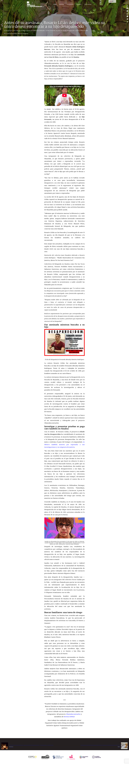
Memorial (61, 4)
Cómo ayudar (87, 4)
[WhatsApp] (127, 13)
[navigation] (112, 1)
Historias (79, 4)
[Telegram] (127, 19)
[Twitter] (127, 11)
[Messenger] (127, 16)
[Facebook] (127, 8)
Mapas (55, 4)
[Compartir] (127, 21)
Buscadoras (70, 4)
